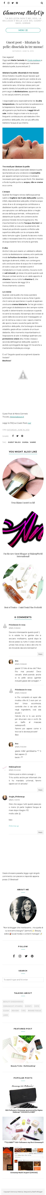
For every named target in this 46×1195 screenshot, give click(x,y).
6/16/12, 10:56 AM (20, 693)
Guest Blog (14, 442)
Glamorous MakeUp (23, 12)
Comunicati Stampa (13, 1006)
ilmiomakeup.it (17, 417)
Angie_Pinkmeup (17, 797)
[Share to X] (18, 436)
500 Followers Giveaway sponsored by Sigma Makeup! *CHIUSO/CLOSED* (23, 1111)
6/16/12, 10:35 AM (14, 628)
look (5, 1015)
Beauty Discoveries (13, 1002)
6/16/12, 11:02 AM (20, 747)
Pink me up (14, 826)
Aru (16, 661)
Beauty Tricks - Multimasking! (23, 1066)
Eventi (28, 1006)
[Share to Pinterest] (22, 436)
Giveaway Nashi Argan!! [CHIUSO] (24, 1173)
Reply (40, 654)
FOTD (36, 1006)
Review (15, 1010)
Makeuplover (15, 767)
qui (29, 423)
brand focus (34, 1010)
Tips (23, 1010)
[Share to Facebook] (13, 436)
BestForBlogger (37, 1192)
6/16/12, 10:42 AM (15, 770)
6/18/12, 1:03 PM (14, 800)
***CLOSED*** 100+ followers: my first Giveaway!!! (24, 1142)
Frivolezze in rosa (17, 625)
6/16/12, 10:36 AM (21, 664)
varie (33, 442)
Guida (25, 442)
